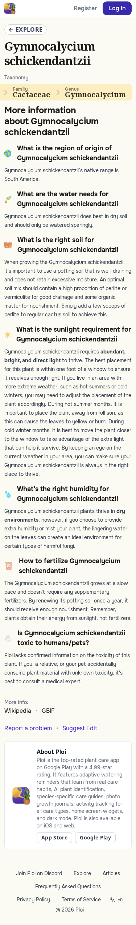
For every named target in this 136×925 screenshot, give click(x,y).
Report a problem (28, 728)
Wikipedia (17, 711)
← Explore (25, 29)
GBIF (48, 711)
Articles (111, 873)
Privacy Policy (33, 899)
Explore (82, 873)
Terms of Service (81, 899)
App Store (54, 837)
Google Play (95, 837)
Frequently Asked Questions (68, 886)
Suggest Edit (79, 728)
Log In (117, 8)
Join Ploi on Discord (39, 873)
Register (85, 8)
